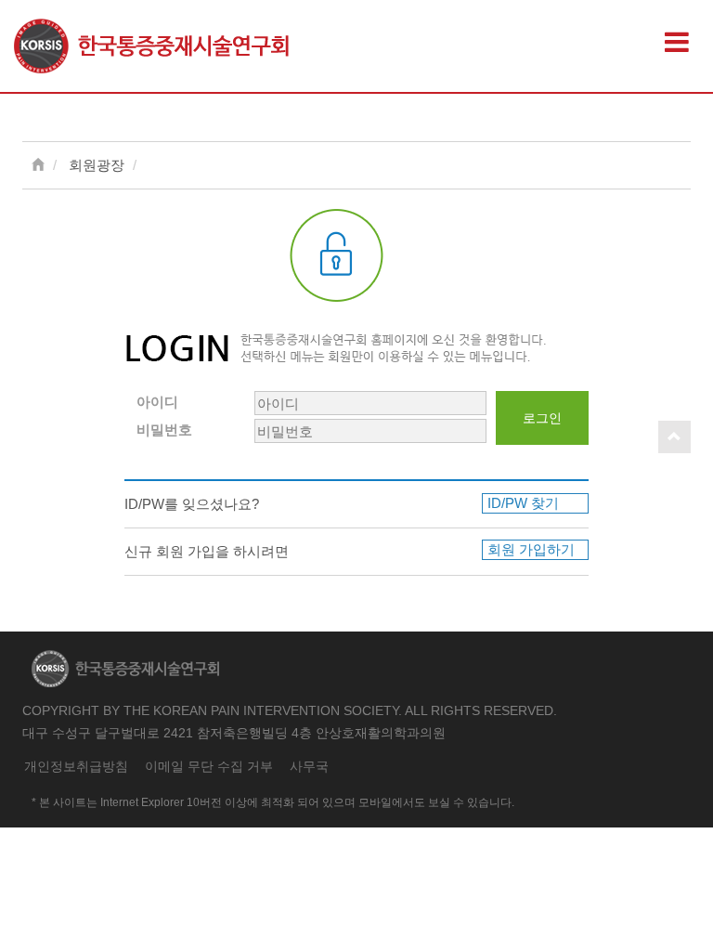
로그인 (542, 417)
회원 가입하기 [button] (531, 549)
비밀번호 (164, 429)
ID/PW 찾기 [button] (523, 503)
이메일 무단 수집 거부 (209, 767)
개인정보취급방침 (76, 767)
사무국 (309, 767)
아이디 (157, 402)
